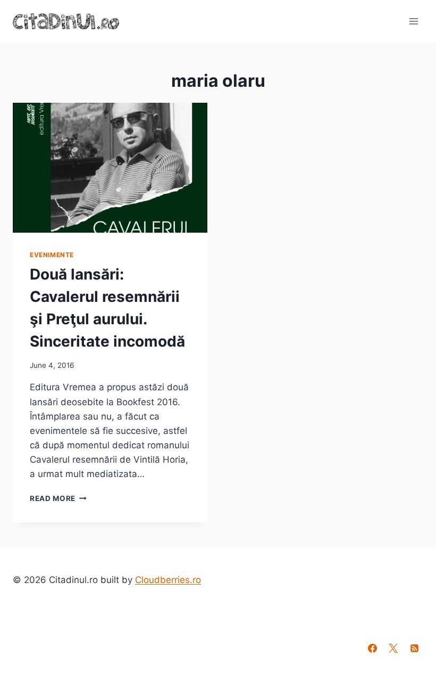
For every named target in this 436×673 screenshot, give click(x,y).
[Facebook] (373, 648)
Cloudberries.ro (168, 579)
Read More (58, 498)
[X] (393, 648)
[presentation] (110, 168)
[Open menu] (413, 21)
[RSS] (414, 648)
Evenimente (52, 255)
